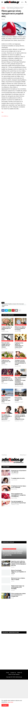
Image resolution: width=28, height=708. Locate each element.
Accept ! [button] (5, 705)
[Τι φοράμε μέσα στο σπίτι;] (5, 480)
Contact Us (13, 672)
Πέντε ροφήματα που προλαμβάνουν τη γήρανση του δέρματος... (18, 495)
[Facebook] (2, 310)
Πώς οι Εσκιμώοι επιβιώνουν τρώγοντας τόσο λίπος (5, 399)
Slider (3, 306)
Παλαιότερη (23, 454)
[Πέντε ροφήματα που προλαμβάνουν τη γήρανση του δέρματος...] (5, 496)
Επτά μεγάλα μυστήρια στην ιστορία (18, 399)
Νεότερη (4, 454)
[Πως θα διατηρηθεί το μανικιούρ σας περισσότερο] (5, 504)
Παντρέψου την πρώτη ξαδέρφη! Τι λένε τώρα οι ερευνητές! (6, 417)
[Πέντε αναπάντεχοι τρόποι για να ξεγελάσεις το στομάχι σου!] (5, 596)
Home (7, 672)
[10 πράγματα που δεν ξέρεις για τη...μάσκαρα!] (5, 488)
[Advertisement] (14, 137)
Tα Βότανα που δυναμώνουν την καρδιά (6, 362)
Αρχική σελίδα (3, 8)
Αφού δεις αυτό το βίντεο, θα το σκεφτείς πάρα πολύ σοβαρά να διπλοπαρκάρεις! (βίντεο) (18, 563)
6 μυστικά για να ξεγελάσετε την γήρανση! (18, 471)
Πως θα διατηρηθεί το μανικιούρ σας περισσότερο (18, 502)
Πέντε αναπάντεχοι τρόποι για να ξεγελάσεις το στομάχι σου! (18, 595)
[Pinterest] (13, 310)
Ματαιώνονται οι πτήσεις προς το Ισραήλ (18, 578)
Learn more (10, 702)
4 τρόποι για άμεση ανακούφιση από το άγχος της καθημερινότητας (20, 417)
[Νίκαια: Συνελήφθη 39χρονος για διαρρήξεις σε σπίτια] (5, 572)
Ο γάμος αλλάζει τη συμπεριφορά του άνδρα (6, 328)
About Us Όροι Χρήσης (14, 674)
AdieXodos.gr (18, 677)
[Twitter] (6, 310)
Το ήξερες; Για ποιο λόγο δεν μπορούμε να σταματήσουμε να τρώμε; (20, 362)
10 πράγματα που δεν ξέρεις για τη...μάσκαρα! (18, 486)
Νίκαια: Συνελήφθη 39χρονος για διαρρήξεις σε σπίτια (18, 572)
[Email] (16, 310)
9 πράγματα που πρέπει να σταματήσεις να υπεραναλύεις (19, 345)
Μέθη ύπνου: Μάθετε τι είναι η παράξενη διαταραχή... (20, 328)
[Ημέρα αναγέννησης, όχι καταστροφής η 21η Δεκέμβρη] (5, 588)
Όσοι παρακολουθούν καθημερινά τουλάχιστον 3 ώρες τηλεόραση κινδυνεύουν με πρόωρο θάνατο (20, 381)
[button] (2, 2)
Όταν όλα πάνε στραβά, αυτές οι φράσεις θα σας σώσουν (5, 345)
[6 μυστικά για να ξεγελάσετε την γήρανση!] (5, 473)
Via (2, 112)
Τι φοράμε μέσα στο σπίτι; (18, 478)
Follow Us (19, 672)
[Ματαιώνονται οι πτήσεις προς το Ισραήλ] (5, 580)
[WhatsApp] (9, 310)
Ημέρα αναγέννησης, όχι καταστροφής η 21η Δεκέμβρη (17, 587)
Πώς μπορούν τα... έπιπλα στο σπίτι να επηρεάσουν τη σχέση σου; (7, 379)
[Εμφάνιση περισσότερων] (19, 310)
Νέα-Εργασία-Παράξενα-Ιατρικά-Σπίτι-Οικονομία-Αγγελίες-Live (15, 8)
